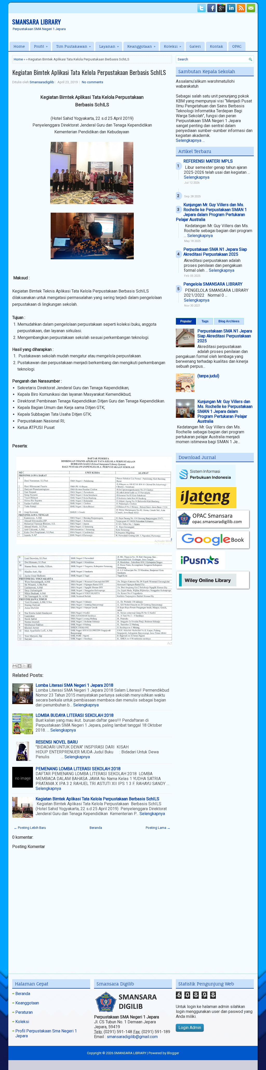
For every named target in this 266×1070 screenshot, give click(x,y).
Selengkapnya (86, 705)
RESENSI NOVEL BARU (57, 742)
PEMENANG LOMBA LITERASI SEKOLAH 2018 (78, 768)
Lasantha (99, 1064)
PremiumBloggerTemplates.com (131, 1064)
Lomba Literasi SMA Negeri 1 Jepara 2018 (74, 685)
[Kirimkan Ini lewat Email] (14, 666)
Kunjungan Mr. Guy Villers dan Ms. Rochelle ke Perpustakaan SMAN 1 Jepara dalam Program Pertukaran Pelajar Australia (211, 212)
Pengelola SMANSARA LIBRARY (212, 284)
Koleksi (172, 46)
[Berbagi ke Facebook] (29, 666)
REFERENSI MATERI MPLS (208, 161)
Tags (205, 321)
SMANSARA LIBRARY (36, 21)
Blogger (173, 1053)
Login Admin (189, 1027)
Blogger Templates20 (224, 1064)
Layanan (109, 46)
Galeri (195, 46)
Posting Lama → (158, 828)
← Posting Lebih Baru (30, 828)
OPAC (237, 46)
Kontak (216, 46)
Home (19, 46)
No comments (92, 82)
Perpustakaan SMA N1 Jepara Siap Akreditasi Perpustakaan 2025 (215, 252)
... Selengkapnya (198, 235)
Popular (186, 321)
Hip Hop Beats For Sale (171, 1064)
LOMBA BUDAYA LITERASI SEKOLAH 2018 (75, 715)
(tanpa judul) (208, 375)
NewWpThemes (53, 1064)
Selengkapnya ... (190, 140)
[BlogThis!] (19, 666)
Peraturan (24, 1012)
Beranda (96, 828)
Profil (41, 46)
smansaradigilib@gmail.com (132, 1036)
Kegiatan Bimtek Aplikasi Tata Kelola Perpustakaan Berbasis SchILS (89, 72)
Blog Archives (229, 321)
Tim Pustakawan (73, 46)
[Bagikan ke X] (24, 666)
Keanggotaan (141, 46)
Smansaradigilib (42, 82)
